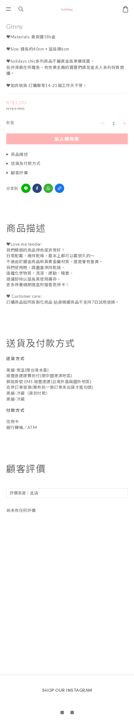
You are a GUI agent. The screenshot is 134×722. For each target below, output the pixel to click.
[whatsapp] (48, 188)
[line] (26, 188)
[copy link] (59, 188)
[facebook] (37, 188)
